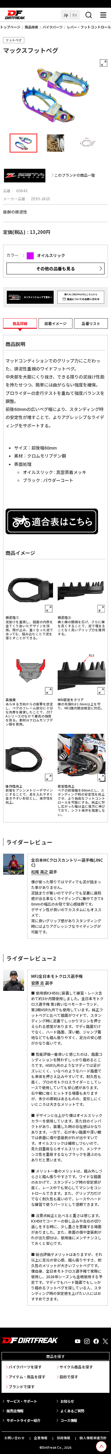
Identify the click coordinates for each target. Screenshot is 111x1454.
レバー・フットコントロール (89, 26)
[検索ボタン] (88, 15)
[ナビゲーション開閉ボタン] (103, 15)
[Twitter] (105, 1341)
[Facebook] (96, 1341)
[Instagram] (87, 1341)
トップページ (10, 26)
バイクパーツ (53, 26)
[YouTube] (77, 1341)
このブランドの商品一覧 (74, 175)
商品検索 (31, 26)
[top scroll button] (101, 1446)
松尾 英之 (40, 872)
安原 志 (38, 983)
